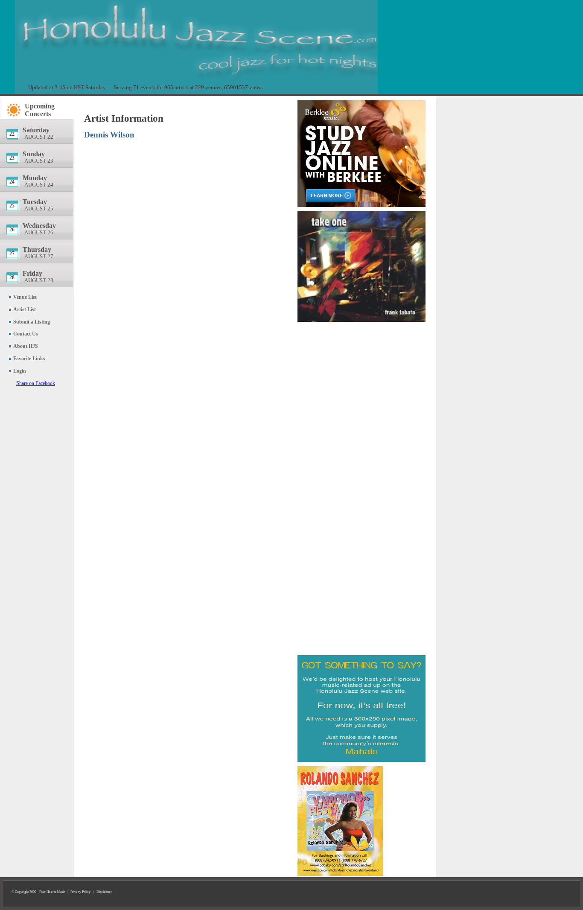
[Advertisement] (361, 373)
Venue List (25, 297)
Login (19, 371)
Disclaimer (104, 892)
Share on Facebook (35, 383)
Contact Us (25, 334)
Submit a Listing (31, 322)
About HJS (25, 346)
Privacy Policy (80, 892)
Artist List (24, 309)
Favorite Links (29, 359)
